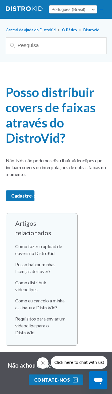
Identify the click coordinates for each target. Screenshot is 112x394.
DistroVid (91, 30)
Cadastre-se (22, 195)
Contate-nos (52, 380)
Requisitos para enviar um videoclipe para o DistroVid (40, 325)
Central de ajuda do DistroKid (31, 30)
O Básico (69, 30)
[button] (102, 9)
